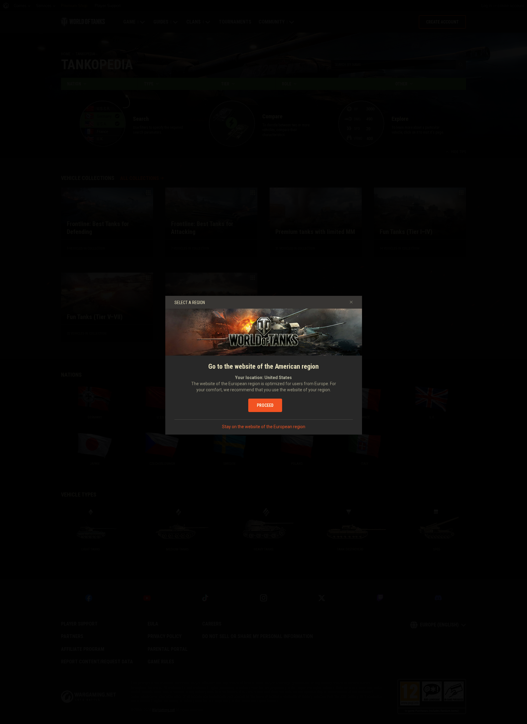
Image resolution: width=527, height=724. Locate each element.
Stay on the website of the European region (263, 426)
